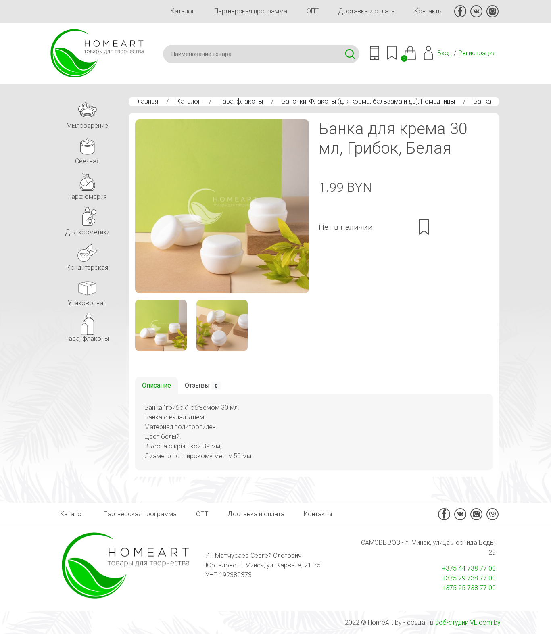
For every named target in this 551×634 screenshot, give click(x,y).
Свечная (87, 161)
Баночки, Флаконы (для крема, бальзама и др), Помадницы (368, 101)
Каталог (183, 11)
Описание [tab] (156, 385)
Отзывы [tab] (201, 385)
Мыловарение (87, 125)
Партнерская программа (250, 11)
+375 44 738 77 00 (469, 568)
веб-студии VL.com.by (468, 622)
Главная (146, 101)
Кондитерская (87, 267)
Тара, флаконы (241, 101)
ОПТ (313, 11)
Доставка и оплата (366, 11)
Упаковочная (87, 303)
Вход (444, 53)
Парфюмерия (87, 196)
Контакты (428, 11)
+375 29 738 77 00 (469, 578)
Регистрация (477, 53)
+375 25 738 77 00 (469, 588)
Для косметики (87, 232)
